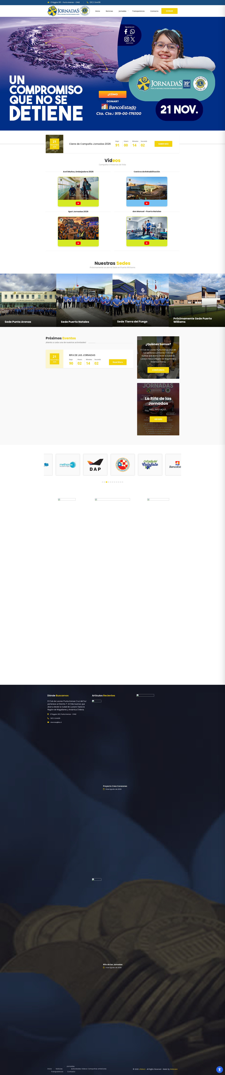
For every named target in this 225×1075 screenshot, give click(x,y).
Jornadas (122, 11)
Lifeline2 (142, 1069)
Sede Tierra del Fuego (132, 321)
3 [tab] (106, 482)
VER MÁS (158, 419)
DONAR (169, 11)
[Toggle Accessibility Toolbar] (219, 1069)
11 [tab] (122, 482)
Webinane (174, 1069)
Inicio (97, 11)
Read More (118, 362)
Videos (84, 1069)
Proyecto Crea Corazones (115, 786)
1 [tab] (102, 482)
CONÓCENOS (158, 370)
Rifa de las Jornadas (112, 964)
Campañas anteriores (97, 1069)
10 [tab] (120, 482)
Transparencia (138, 11)
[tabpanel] (45, 465)
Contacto (154, 11)
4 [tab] (108, 482)
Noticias (109, 11)
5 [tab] (110, 482)
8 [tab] (116, 482)
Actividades (76, 1069)
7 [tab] (114, 482)
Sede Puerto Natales (75, 322)
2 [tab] (104, 482)
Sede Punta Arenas (18, 322)
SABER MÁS (163, 144)
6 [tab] (112, 482)
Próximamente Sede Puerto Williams (192, 320)
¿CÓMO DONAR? (113, 95)
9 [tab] (118, 482)
